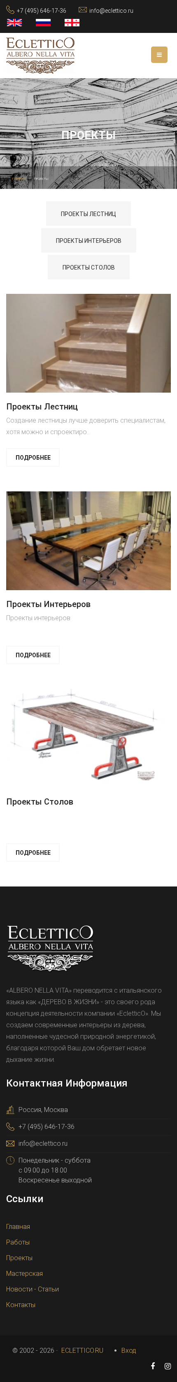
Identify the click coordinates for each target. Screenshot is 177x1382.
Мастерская (24, 1273)
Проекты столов (89, 267)
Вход (128, 1350)
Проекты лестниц (88, 214)
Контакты (20, 1305)
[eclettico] (40, 55)
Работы (18, 1242)
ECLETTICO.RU (81, 1350)
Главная (18, 1227)
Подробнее (33, 457)
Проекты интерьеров (88, 240)
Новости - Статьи (32, 1289)
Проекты (19, 1258)
